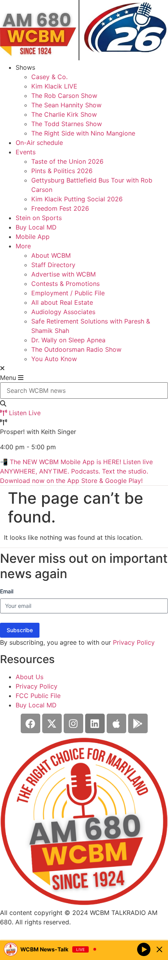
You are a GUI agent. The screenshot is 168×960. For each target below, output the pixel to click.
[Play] (143, 949)
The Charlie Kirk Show (64, 114)
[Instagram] (73, 723)
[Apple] (116, 723)
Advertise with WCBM (63, 274)
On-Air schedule (39, 142)
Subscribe (20, 630)
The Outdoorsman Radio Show (76, 349)
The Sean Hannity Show (66, 105)
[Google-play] (138, 723)
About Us (29, 677)
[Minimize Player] (159, 949)
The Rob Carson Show (64, 95)
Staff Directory (53, 265)
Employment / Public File (68, 293)
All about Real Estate (62, 302)
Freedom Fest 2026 (60, 208)
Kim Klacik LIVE (54, 86)
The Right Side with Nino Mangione (83, 133)
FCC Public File (38, 696)
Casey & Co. (49, 77)
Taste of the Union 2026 (67, 161)
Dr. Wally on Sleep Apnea (68, 340)
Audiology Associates (63, 312)
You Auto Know (54, 359)
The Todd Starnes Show (66, 124)
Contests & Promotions (65, 283)
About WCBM (51, 255)
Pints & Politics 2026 (62, 171)
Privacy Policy (134, 642)
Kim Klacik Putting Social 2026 (77, 199)
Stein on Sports (39, 218)
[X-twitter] (52, 723)
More (23, 246)
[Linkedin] (95, 723)
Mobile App (33, 236)
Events (26, 152)
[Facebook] (30, 723)
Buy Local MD (36, 227)
